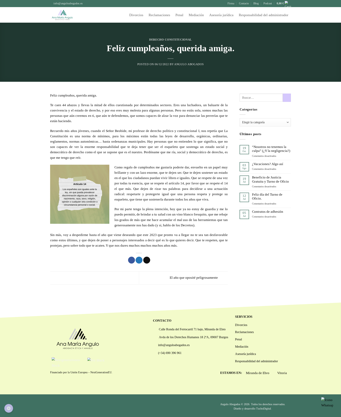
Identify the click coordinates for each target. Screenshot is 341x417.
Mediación (196, 15)
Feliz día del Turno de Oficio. (267, 196)
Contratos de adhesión (267, 212)
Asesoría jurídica (221, 15)
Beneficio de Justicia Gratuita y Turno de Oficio (270, 179)
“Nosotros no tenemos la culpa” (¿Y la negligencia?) (271, 149)
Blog (256, 3)
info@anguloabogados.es (174, 345)
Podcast (267, 3)
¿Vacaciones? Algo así (267, 164)
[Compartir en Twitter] (139, 260)
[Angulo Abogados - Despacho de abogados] (68, 15)
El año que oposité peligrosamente (194, 278)
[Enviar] (287, 98)
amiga (92, 95)
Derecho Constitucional (170, 39)
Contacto (244, 3)
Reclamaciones (159, 15)
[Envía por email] (146, 260)
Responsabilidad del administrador (263, 15)
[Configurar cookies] (8, 408)
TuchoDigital (263, 408)
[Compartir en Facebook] (131, 260)
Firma (231, 3)
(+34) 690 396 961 (170, 353)
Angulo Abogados (189, 64)
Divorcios (136, 15)
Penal (179, 15)
